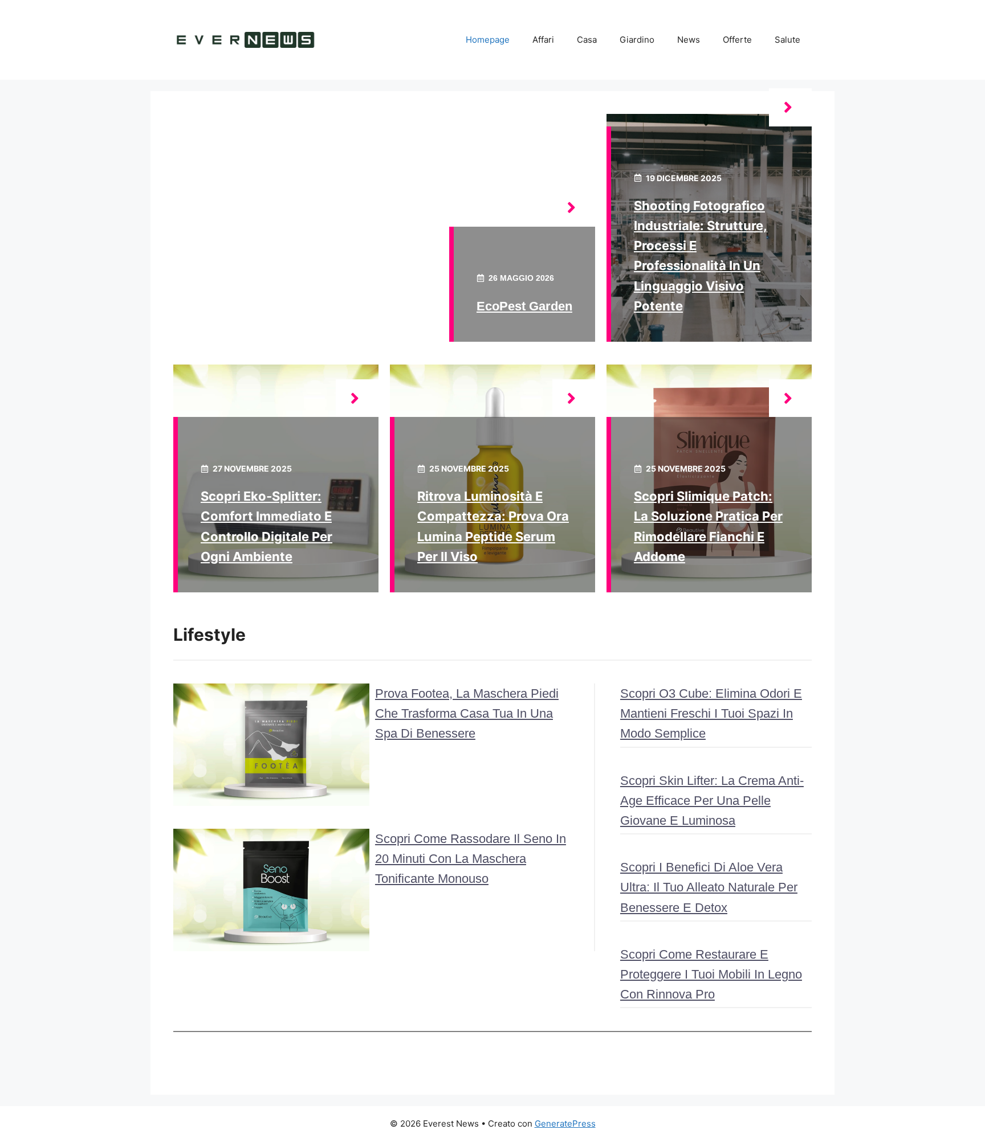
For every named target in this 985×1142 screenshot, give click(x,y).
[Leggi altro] (573, 208)
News (688, 39)
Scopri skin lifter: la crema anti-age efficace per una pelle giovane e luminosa (712, 800)
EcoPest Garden (524, 306)
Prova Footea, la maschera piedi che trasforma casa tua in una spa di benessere (467, 713)
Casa (587, 39)
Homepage (488, 39)
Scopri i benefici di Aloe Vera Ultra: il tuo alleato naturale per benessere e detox (708, 887)
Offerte (737, 39)
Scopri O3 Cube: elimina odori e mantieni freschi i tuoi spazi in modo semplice (711, 713)
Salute (787, 39)
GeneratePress (565, 1123)
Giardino (637, 39)
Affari (543, 39)
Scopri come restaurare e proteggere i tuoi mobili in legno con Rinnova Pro (711, 974)
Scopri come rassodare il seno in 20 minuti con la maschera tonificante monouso (470, 859)
